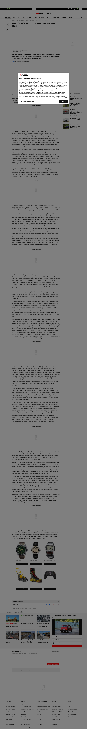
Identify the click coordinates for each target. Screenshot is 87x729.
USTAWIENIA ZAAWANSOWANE (27, 101)
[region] (43, 88)
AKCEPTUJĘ (63, 101)
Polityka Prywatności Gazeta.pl (57, 97)
